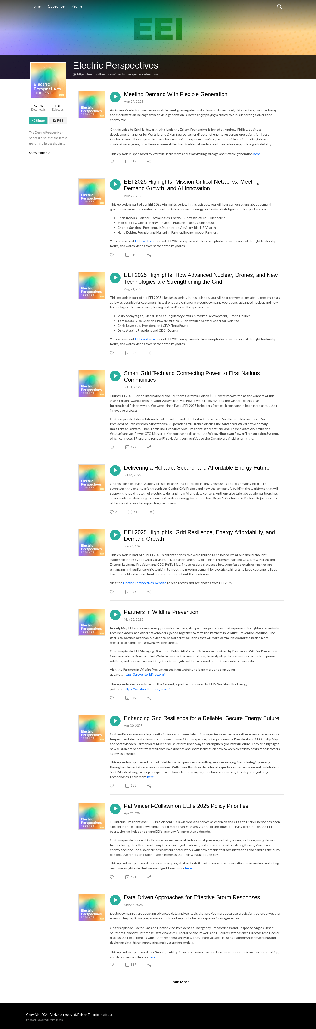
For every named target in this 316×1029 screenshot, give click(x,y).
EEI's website (145, 241)
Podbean (57, 1020)
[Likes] (112, 161)
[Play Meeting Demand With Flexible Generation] (115, 97)
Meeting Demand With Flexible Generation (175, 94)
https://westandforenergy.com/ (146, 689)
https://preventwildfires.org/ (144, 674)
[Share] (149, 161)
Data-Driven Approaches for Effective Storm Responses (192, 897)
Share (40, 120)
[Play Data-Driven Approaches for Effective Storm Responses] (115, 900)
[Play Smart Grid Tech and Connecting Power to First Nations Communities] (115, 376)
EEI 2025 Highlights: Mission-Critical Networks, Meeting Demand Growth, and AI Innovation (192, 184)
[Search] (279, 6)
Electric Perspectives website (144, 583)
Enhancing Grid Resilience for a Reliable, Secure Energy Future (201, 718)
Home (36, 6)
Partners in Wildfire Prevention (161, 612)
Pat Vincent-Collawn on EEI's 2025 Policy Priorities (186, 806)
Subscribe (56, 6)
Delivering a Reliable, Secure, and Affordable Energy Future (197, 467)
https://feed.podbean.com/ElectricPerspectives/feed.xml (117, 74)
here (256, 154)
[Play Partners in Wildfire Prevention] (115, 615)
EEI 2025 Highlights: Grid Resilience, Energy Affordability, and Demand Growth (199, 535)
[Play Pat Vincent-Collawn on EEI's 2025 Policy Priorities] (115, 809)
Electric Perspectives (115, 65)
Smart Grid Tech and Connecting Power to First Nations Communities (192, 376)
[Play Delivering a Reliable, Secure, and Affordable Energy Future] (115, 470)
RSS (60, 120)
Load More (179, 981)
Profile (77, 6)
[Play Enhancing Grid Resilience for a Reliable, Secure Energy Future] (115, 721)
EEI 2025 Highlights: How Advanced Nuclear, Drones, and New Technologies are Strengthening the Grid (201, 278)
